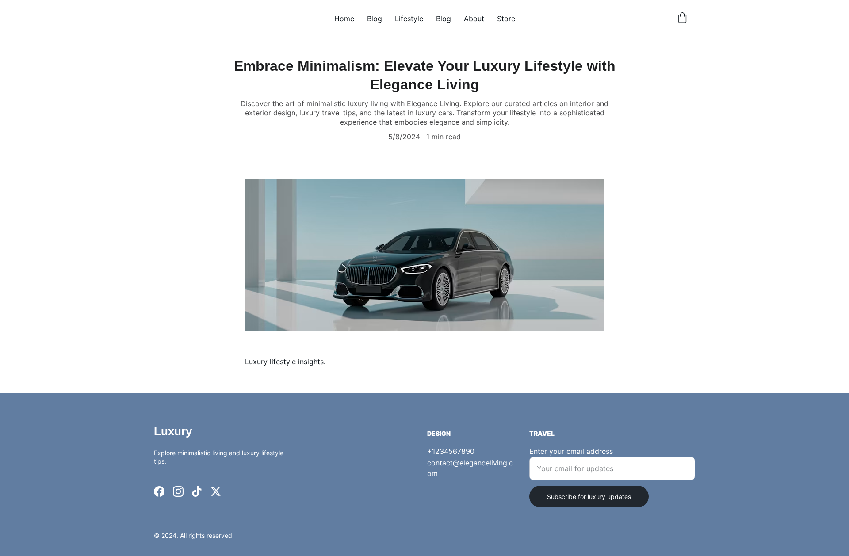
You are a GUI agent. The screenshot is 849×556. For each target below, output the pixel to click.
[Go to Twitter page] (215, 491)
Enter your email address (571, 451)
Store (506, 18)
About (474, 18)
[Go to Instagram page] (178, 491)
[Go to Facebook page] (159, 491)
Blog (374, 18)
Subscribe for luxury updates (589, 496)
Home (344, 18)
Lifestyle (409, 18)
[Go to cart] (682, 18)
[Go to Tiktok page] (196, 491)
